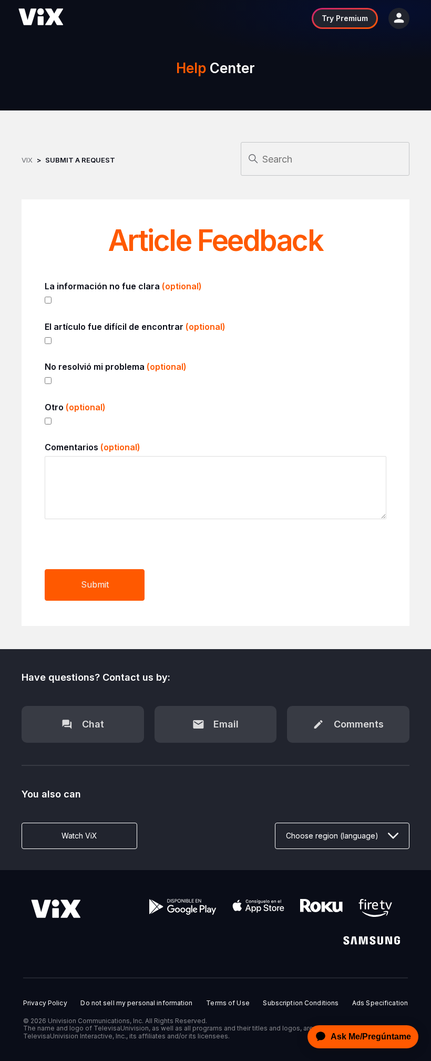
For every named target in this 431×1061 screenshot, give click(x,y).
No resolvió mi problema (116, 366)
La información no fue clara (123, 286)
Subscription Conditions (300, 1003)
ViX (27, 160)
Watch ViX (79, 835)
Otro (75, 407)
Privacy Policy (45, 1003)
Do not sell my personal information (136, 1003)
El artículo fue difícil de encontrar (135, 326)
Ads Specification (380, 1003)
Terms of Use (227, 1003)
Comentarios (92, 447)
